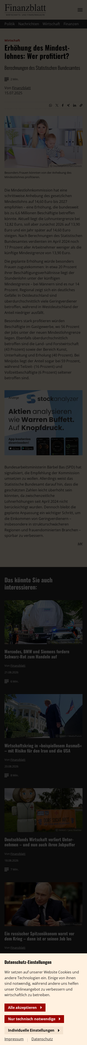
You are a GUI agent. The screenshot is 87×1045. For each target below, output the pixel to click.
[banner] (43, 522)
